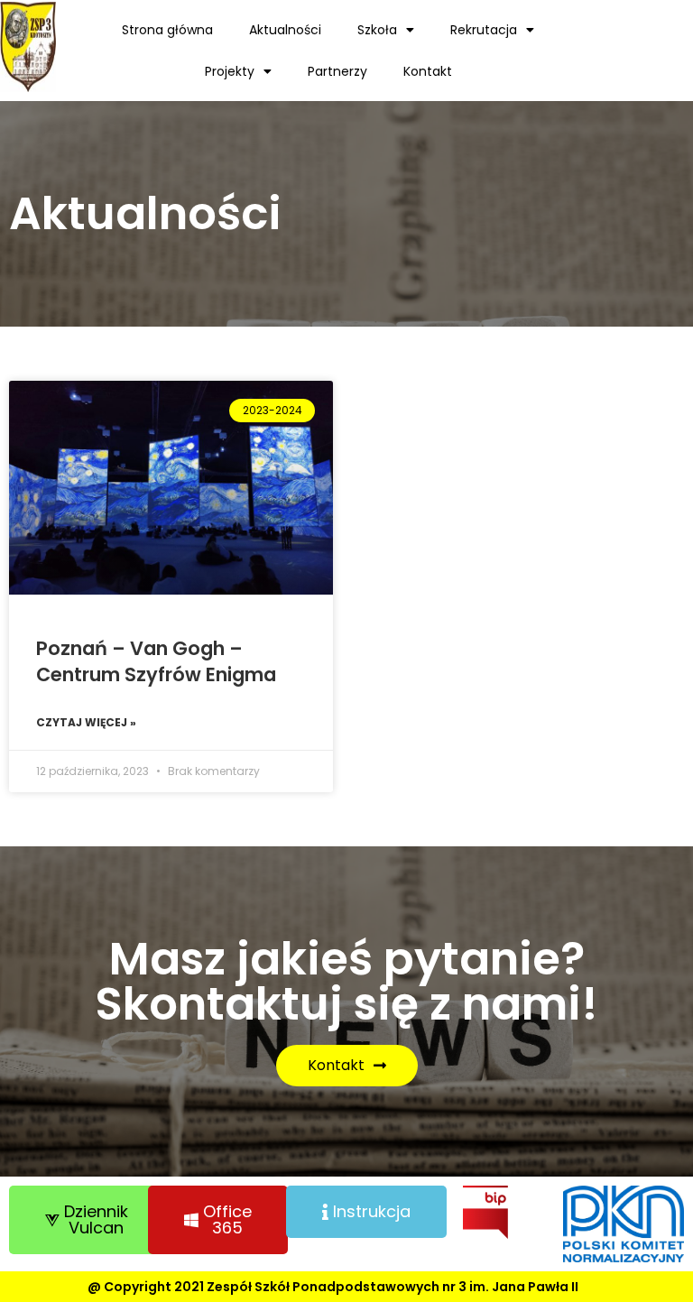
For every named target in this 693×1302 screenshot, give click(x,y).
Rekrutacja (483, 30)
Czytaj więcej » (86, 722)
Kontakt (427, 71)
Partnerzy (337, 71)
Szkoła (377, 30)
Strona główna (167, 30)
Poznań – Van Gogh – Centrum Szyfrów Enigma (156, 661)
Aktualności (285, 30)
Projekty (229, 71)
